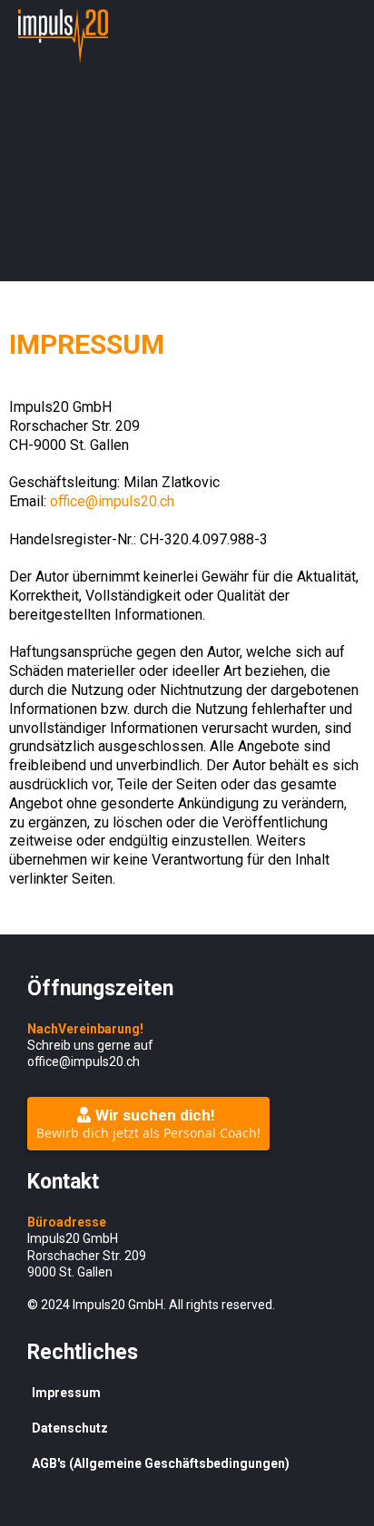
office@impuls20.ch (112, 501)
